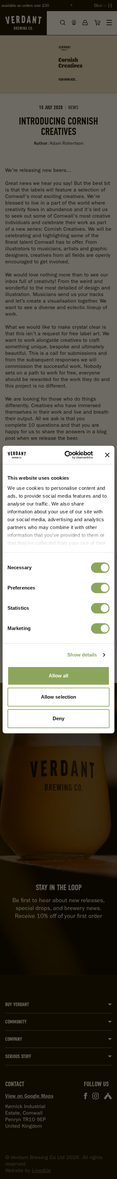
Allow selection (58, 697)
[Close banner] (107, 455)
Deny (58, 718)
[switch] (100, 588)
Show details (82, 654)
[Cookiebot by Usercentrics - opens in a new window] (68, 455)
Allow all (59, 675)
